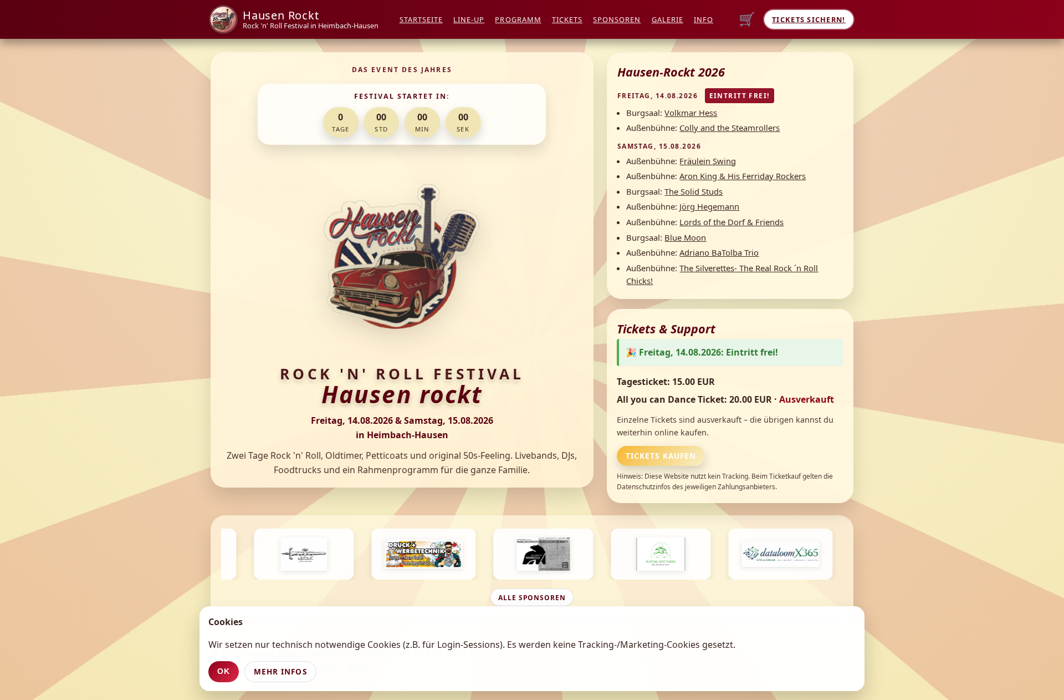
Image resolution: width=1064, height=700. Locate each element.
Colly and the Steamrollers (729, 127)
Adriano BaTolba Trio (719, 252)
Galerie (667, 19)
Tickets (567, 19)
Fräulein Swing (707, 160)
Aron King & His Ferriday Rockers (742, 175)
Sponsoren (617, 19)
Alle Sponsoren (532, 597)
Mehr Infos (280, 671)
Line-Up (468, 19)
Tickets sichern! (808, 19)
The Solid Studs (693, 191)
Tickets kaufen (661, 455)
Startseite (421, 19)
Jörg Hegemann (709, 206)
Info (703, 19)
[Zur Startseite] (223, 19)
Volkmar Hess (690, 112)
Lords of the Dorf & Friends (731, 221)
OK (223, 671)
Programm (518, 19)
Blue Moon (685, 237)
